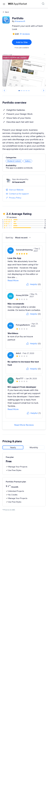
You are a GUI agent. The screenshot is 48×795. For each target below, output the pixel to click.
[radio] (13, 447)
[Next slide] (44, 90)
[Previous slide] (4, 90)
